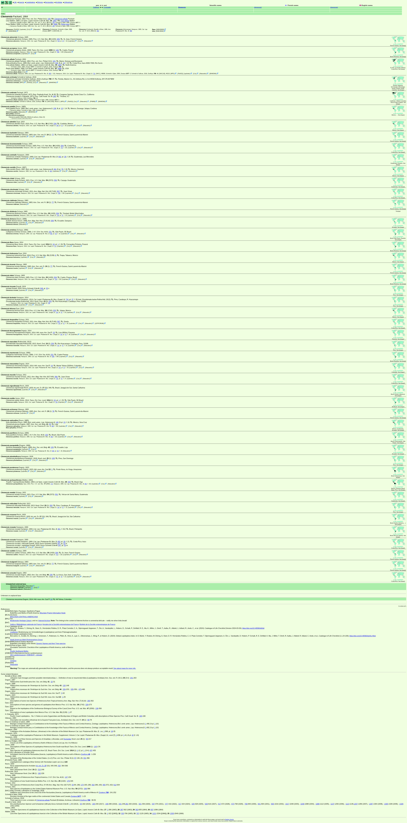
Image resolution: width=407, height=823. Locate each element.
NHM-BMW (12, 31)
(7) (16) (39, 221)
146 (57, 50)
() (258, 7)
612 (115, 785)
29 (65, 157)
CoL (28, 29)
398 (131, 31)
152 (46, 435)
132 (64, 685)
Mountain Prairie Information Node (53, 613)
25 (50, 424)
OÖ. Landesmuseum (18, 655)
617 (219, 804)
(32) (59, 766)
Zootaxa (13, 661)
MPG (172, 73)
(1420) (44, 39)
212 (39, 769)
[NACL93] (56, 31)
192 (39, 773)
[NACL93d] (32, 81)
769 (246, 804)
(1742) (41, 124)
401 (59, 529)
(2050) (40, 484)
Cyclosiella (107, 7)
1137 (332, 804)
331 (84, 758)
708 (58, 52)
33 (47, 288)
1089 (317, 804)
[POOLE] (17, 113)
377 (166, 804)
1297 (371, 804)
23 (64, 543)
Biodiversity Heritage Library (20, 621)
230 (51, 575)
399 (53, 356)
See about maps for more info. (124, 668)
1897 (55, 21)
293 (52, 221)
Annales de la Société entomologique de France (61, 624)
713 (58, 41)
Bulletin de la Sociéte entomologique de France (97, 624)
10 (54, 244)
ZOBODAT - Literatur (34, 655)
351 (56, 494)
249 (106, 804)
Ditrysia (40, 2)
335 (72, 689)
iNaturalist (37, 29)
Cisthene (96, 7)
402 (59, 157)
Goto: (3, 14)
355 (104, 785)
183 (140, 716)
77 (53, 135)
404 (55, 169)
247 (58, 543)
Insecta (21, 2)
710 (57, 312)
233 (54, 310)
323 (122, 813)
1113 (347, 804)
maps (404, 45)
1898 (55, 24)
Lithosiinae (68, 2)
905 (272, 804)
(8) (43, 191)
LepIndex (23, 29)
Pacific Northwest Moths (19, 651)
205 (58, 39)
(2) (41, 301)
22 (52, 682)
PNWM (92, 101)
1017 (287, 804)
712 (62, 147)
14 (52, 366)
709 (57, 125)
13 (64, 63)
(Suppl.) (43, 41)
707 (137, 813)
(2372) (41, 180)
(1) (43, 50)
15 (54, 332)
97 (75, 758)
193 (93, 804)
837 (152, 810)
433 (69, 482)
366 (56, 377)
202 (51, 505)
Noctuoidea (49, 2)
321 (140, 804)
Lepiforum (14, 632)
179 (68, 781)
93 (87, 739)
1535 (172, 813)
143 (95, 747)
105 (53, 458)
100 (49, 19)
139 (56, 63)
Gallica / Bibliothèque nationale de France (26, 624)
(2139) (42, 255)
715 (59, 367)
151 (50, 232)
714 (58, 215)
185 (54, 96)
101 (54, 61)
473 (80, 689)
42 (133, 735)
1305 (386, 804)
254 (53, 22)
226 (52, 343)
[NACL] (98, 73)
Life (15, 2)
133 (52, 447)
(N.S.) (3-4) (41, 22)
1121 (154, 813)
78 (62, 169)
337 (153, 804)
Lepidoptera (30, 2)
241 (131, 678)
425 (193, 804)
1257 (356, 804)
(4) (40, 232)
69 (88, 720)
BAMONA (213, 73)
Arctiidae (59, 2)
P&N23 (16, 29)
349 (85, 789)
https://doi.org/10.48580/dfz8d (253, 628)
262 (93, 785)
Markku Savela (229, 819)
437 (91, 750)
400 (50, 73)
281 (126, 804)
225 (50, 301)
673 (232, 804)
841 (259, 804)
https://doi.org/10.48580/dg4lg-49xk (362, 636)
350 (55, 180)
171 (52, 484)
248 (41, 288)
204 (62, 146)
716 (67, 299)
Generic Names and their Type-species (51, 643)
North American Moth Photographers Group (26, 640)
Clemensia (182, 7)
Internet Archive (44, 621)
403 (53, 451)
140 (57, 422)
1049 (302, 804)
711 (94, 73)
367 (58, 191)
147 (66, 777)
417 (179, 804)
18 (112, 731)
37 (63, 41)
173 (82, 785)
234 (55, 124)
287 (121, 810)
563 (136, 810)
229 (87, 705)
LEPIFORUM (99, 323)
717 (55, 246)
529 (206, 804)
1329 (401, 804)
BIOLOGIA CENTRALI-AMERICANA (24, 617)
